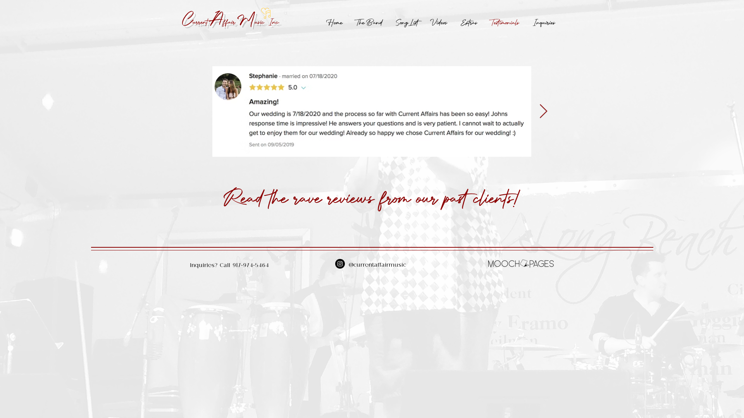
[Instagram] (340, 264)
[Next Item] (543, 111)
